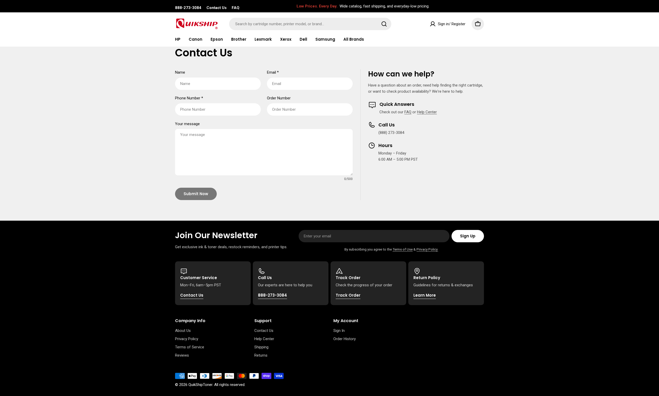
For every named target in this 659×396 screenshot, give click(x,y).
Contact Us (216, 7)
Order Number (279, 98)
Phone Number (189, 98)
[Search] (384, 24)
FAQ (235, 7)
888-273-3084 (188, 7)
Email (273, 72)
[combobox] (310, 24)
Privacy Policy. (427, 249)
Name (180, 72)
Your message (187, 124)
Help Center (427, 112)
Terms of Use (403, 249)
